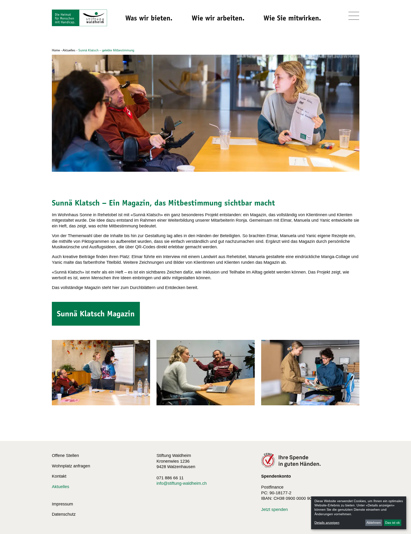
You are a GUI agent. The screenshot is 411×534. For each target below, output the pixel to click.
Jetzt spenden (274, 509)
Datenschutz (64, 514)
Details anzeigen (326, 522)
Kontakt (59, 476)
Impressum (62, 504)
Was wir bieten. (148, 18)
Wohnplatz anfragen (71, 466)
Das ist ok (392, 522)
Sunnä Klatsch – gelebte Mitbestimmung (106, 50)
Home (56, 50)
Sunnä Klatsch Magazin (96, 313)
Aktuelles (69, 50)
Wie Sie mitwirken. (292, 18)
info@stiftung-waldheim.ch (182, 483)
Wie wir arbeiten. (218, 18)
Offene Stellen (65, 455)
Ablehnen (374, 522)
